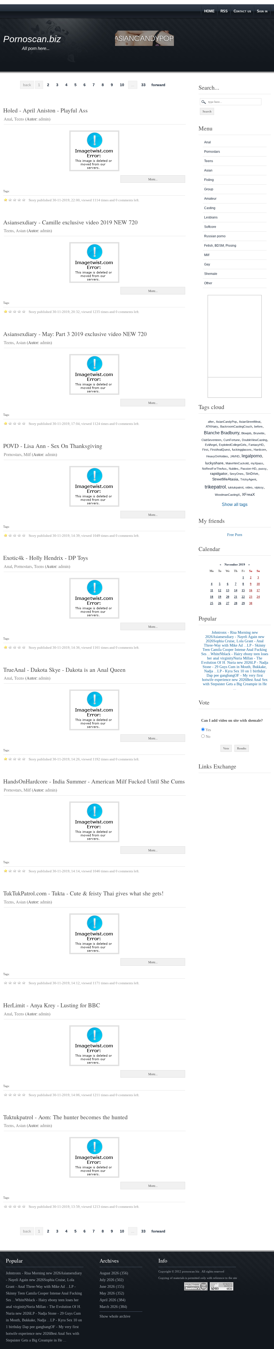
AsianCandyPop (226, 421)
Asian (21, 230)
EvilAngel (211, 444)
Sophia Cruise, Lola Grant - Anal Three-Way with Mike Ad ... (234, 643)
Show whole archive (115, 1316)
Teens (19, 119)
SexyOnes (236, 473)
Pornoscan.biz (32, 39)
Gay (207, 264)
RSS (224, 11)
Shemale (210, 274)
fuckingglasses (242, 449)
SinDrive (252, 474)
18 (211, 596)
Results (241, 748)
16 (250, 590)
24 (258, 596)
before (258, 426)
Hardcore (260, 449)
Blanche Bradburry (221, 433)
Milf (27, 454)
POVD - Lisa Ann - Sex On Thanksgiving (52, 446)
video (248, 487)
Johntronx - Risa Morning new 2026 (33, 1273)
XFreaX (248, 494)
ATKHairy (212, 426)
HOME (209, 11)
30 (250, 603)
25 (211, 603)
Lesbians (211, 217)
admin (44, 119)
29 (243, 603)
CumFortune (231, 440)
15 (243, 590)
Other (208, 283)
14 (235, 590)
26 (219, 603)
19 (219, 596)
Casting (209, 208)
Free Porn (234, 535)
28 (235, 603)
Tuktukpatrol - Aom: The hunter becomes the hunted (65, 1117)
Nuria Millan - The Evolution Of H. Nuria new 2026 (231, 660)
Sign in (262, 11)
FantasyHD (256, 444)
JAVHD (234, 456)
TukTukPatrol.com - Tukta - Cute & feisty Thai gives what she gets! (83, 893)
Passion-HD (248, 468)
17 (258, 590)
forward (158, 85)
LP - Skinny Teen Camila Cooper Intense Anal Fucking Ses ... (234, 649)
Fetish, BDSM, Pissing (220, 245)
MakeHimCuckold (237, 463)
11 (211, 590)
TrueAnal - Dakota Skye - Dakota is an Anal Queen (64, 669)
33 (143, 85)
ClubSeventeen (211, 440)
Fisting (209, 180)
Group (208, 189)
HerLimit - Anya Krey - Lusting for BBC (51, 1005)
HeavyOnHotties (217, 456)
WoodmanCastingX (227, 494)
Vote (226, 748)
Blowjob (246, 433)
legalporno (252, 456)
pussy (262, 468)
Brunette (258, 433)
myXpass (257, 463)
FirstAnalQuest (220, 449)
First (205, 449)
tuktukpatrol (235, 487)
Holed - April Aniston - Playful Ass (45, 110)
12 (219, 590)
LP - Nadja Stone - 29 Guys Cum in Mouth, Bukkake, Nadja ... (235, 667)
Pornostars (12, 454)
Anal (8, 119)
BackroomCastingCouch (236, 426)
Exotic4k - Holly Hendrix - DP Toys (45, 558)
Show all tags (235, 504)
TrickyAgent (248, 479)
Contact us (242, 11)
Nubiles (233, 468)
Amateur (210, 198)
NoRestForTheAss (214, 468)
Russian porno (215, 236)
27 (227, 603)
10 (122, 85)
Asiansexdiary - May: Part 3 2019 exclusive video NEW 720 (75, 334)
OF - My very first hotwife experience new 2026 (232, 677)
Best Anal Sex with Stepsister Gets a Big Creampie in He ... (235, 684)
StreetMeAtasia (225, 479)
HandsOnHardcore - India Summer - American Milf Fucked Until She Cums (94, 781)
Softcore (210, 227)
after (211, 421)
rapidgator (218, 473)
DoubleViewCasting (254, 440)
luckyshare (214, 463)
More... (153, 179)
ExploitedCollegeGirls (232, 444)
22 (243, 596)
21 (235, 596)
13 (227, 590)
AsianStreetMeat (249, 421)
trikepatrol (215, 487)
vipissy (259, 487)
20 (227, 596)
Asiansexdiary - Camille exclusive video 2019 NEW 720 (70, 222)
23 (250, 596)
